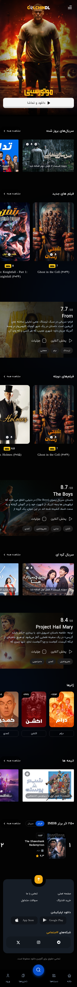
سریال (30, 823)
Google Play (56, 920)
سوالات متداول (29, 900)
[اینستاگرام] (38, 942)
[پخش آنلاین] (38, 978)
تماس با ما (32, 894)
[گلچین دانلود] (38, 7)
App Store (28, 920)
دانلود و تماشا (36, 103)
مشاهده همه (14, 131)
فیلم (40, 823)
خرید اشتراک (64, 900)
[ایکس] (18, 942)
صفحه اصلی (64, 894)
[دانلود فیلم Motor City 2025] (38, 92)
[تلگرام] (58, 942)
